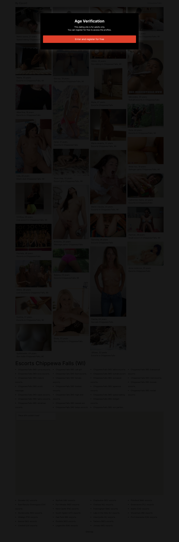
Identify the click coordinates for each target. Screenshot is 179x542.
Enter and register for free (89, 39)
